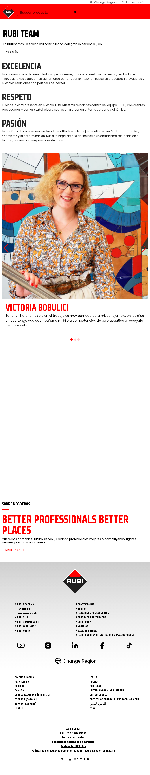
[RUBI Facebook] (102, 646)
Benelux (20, 686)
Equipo (82, 608)
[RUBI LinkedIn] (75, 646)
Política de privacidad (73, 733)
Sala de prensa (87, 630)
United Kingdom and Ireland (107, 690)
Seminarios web (27, 613)
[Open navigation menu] (85, 11)
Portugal (96, 686)
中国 (92, 708)
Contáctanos (86, 604)
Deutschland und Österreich (32, 695)
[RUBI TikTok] (129, 646)
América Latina (24, 677)
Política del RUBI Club (73, 746)
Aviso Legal (73, 728)
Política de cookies (73, 737)
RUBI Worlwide (26, 626)
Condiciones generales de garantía (73, 741)
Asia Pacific (22, 681)
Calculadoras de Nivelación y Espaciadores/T (107, 635)
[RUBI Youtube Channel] (21, 646)
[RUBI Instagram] (48, 646)
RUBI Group (84, 622)
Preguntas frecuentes (92, 617)
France (19, 708)
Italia (93, 677)
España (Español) (25, 703)
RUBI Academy (25, 604)
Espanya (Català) (26, 699)
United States (98, 695)
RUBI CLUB (23, 617)
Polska (94, 681)
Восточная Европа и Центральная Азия (114, 699)
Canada (19, 690)
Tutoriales (23, 608)
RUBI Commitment (28, 622)
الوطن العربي (98, 703)
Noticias (83, 626)
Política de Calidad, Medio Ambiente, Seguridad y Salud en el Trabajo (73, 750)
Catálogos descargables (93, 613)
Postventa (24, 630)
